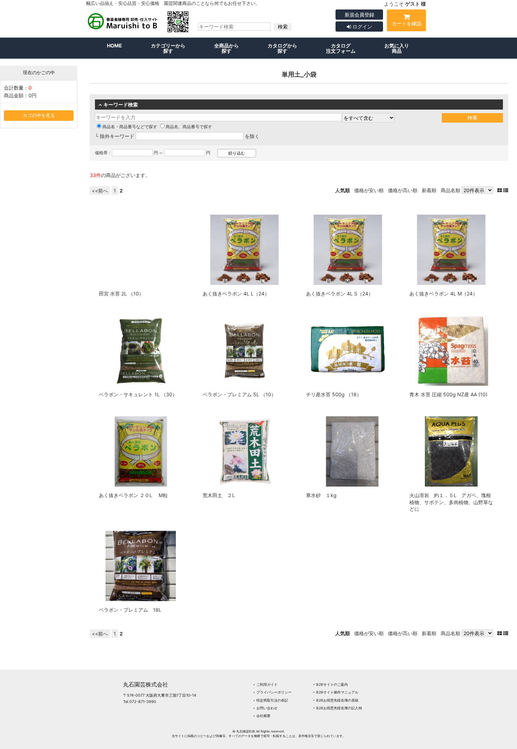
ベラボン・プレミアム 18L (130, 610)
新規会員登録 (359, 15)
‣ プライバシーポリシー (272, 692)
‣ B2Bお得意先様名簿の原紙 (335, 700)
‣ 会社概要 (261, 716)
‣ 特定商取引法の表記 (270, 700)
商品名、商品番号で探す (189, 126)
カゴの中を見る (39, 115)
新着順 (429, 190)
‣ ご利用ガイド (265, 684)
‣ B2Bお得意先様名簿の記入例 (337, 708)
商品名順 (450, 190)
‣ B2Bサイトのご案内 (330, 684)
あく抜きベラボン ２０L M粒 (133, 495)
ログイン (361, 27)
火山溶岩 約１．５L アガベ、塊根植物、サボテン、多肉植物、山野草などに (451, 502)
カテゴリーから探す (168, 48)
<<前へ (100, 191)
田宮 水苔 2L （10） (121, 294)
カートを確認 (406, 23)
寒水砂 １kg (321, 495)
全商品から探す (226, 48)
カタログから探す (282, 48)
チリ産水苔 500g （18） (334, 394)
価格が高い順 (402, 190)
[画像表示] (500, 190)
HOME (114, 45)
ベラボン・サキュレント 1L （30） (138, 394)
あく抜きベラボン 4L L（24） (236, 294)
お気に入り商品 (396, 48)
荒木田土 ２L (219, 495)
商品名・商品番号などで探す (129, 126)
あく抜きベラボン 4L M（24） (443, 294)
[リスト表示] (505, 190)
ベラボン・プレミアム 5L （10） (239, 394)
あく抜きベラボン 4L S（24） (339, 294)
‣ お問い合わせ (265, 708)
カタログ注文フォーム (341, 48)
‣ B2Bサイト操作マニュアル (335, 692)
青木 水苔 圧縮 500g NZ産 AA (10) (448, 394)
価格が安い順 (369, 190)
